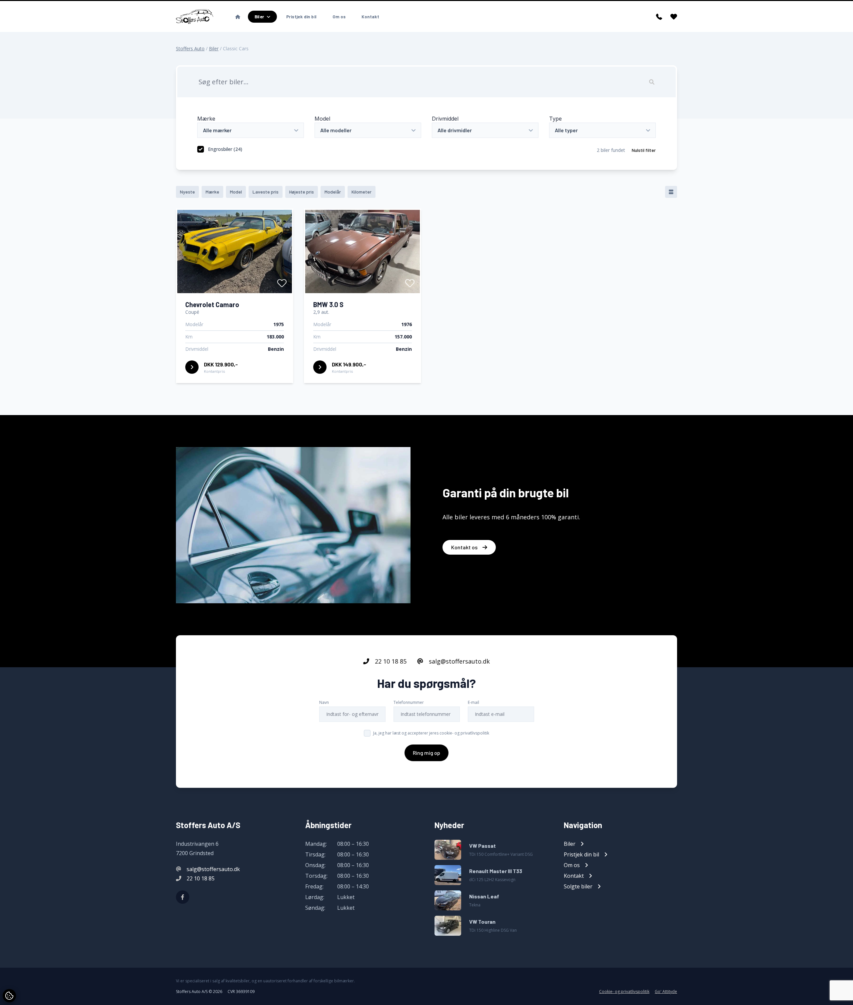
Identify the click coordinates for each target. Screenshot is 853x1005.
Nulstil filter (644, 150)
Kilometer (362, 192)
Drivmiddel (445, 118)
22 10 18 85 (390, 661)
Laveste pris (266, 192)
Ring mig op (426, 753)
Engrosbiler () (225, 149)
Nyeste (187, 192)
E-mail (473, 702)
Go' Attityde (666, 991)
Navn (324, 702)
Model (322, 118)
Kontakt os (464, 547)
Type (555, 118)
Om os (339, 16)
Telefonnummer (409, 702)
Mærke (206, 118)
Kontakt (370, 16)
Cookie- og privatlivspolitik (624, 991)
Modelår (333, 192)
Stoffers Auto (190, 48)
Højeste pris (301, 192)
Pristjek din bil (301, 16)
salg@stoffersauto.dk (458, 661)
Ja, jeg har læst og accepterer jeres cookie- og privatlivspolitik (431, 733)
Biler (214, 48)
